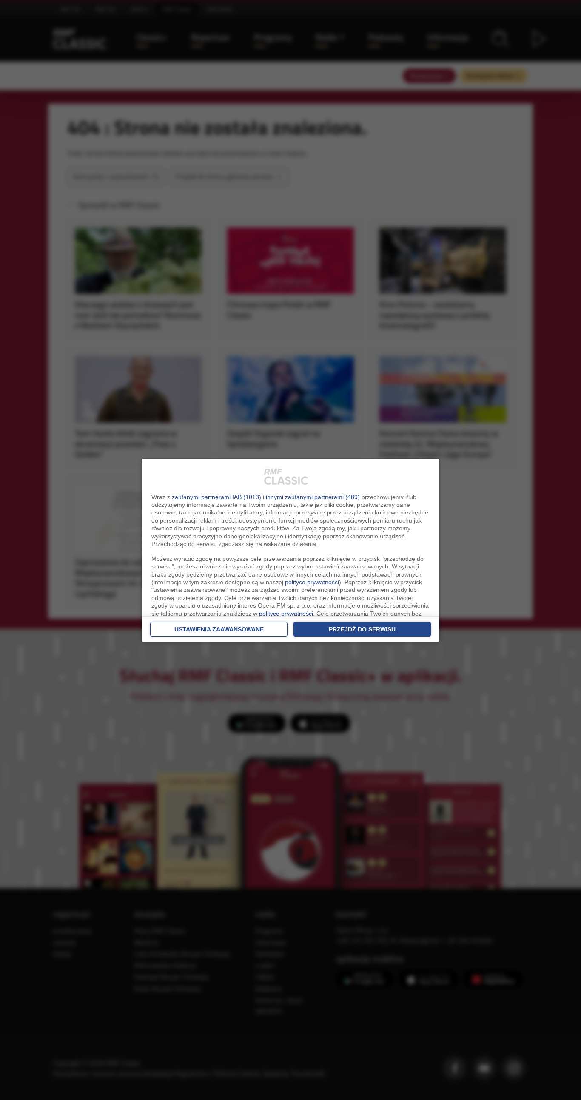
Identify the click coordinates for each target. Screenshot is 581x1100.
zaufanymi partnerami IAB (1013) (216, 497)
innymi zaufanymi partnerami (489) (313, 497)
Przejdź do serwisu (362, 629)
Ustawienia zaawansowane (219, 629)
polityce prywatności (312, 582)
